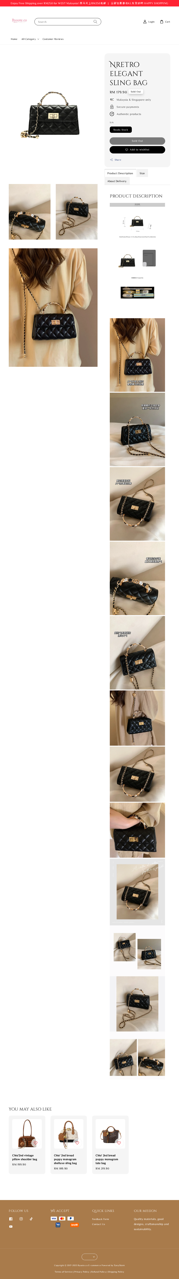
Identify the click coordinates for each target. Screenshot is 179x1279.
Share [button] (118, 159)
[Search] (95, 21)
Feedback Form (100, 1219)
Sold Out (137, 140)
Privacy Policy (81, 1272)
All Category (29, 39)
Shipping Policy (116, 1272)
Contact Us (98, 1224)
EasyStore (119, 1265)
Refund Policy (98, 1272)
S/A (111, 122)
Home (14, 39)
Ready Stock (120, 129)
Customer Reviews (53, 39)
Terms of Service (63, 1272)
